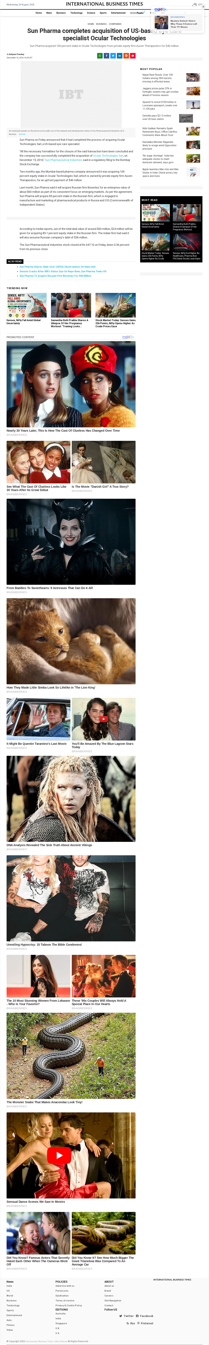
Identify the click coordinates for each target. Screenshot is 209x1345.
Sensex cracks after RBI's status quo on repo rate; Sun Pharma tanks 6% (63, 271)
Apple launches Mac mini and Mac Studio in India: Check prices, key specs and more (160, 172)
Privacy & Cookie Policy (69, 1305)
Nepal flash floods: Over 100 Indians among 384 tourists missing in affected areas (157, 78)
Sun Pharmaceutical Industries (63, 160)
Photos (11, 1325)
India (9, 1286)
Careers (108, 1295)
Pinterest (146, 1323)
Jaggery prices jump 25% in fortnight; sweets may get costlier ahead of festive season (160, 92)
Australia (60, 1313)
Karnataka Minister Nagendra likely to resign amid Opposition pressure (159, 145)
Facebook (146, 1316)
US (8, 1291)
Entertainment (118, 13)
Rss (132, 1323)
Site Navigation (112, 1300)
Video (10, 1330)
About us (109, 1286)
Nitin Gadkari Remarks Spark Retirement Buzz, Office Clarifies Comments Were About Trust (159, 132)
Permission (62, 1291)
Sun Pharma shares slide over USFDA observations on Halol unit (57, 266)
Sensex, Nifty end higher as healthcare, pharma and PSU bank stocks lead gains (186, 256)
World (10, 1295)
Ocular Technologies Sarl (108, 155)
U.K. (58, 1328)
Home (39, 13)
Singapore (61, 1323)
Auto (9, 1320)
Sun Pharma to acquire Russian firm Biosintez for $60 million (55, 275)
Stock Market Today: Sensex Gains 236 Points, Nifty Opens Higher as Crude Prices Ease (115, 323)
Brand (107, 1291)
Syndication (62, 1295)
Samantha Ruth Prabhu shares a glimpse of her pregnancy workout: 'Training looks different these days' (69, 325)
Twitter (128, 1316)
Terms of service (65, 1300)
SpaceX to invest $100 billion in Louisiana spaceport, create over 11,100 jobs (159, 105)
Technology (76, 13)
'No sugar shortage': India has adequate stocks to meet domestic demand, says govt (158, 159)
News (49, 13)
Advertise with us (65, 1286)
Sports (103, 13)
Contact (108, 1305)
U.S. (58, 1333)
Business (61, 13)
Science (91, 13)
